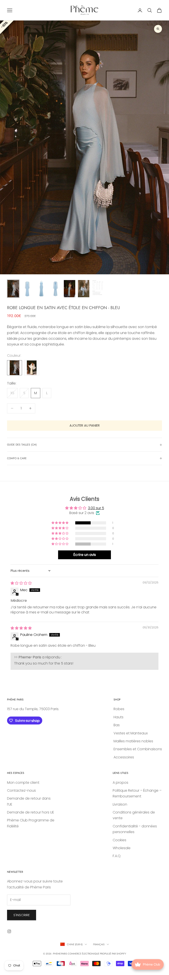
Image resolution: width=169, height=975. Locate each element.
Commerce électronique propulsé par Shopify (97, 953)
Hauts (118, 717)
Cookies (119, 840)
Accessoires (124, 757)
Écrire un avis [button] (84, 554)
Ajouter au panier (85, 425)
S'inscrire (21, 915)
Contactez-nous (21, 790)
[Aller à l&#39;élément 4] (55, 289)
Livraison (120, 804)
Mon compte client (23, 782)
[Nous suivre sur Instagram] (9, 931)
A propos (120, 782)
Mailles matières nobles (133, 741)
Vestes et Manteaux (131, 733)
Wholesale (121, 848)
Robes (119, 708)
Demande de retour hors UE (30, 812)
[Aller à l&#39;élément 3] (41, 289)
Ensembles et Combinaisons (138, 749)
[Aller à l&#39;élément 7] (98, 287)
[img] (21, 583)
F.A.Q (117, 855)
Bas (117, 725)
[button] (60, 522)
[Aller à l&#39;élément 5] (69, 289)
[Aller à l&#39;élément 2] (27, 289)
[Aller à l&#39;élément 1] (13, 289)
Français (99, 944)
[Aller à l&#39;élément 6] (83, 289)
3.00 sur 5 (96, 508)
